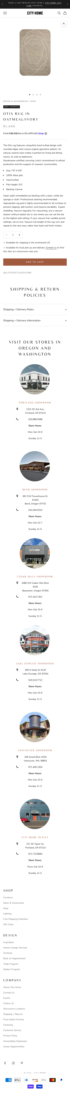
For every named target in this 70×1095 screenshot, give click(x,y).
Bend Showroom (35, 489)
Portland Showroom (35, 402)
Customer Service (12, 1030)
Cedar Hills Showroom (35, 576)
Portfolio (7, 953)
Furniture (8, 897)
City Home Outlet (35, 837)
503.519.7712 (35, 680)
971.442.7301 (35, 596)
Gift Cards (8, 924)
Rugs (33, 101)
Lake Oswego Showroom (35, 663)
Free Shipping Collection (15, 919)
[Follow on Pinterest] (21, 1063)
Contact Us (8, 992)
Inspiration (8, 942)
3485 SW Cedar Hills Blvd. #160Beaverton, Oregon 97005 (35, 586)
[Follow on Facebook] (5, 1063)
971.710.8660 (35, 853)
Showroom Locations (14, 1008)
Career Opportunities (13, 1046)
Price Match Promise (13, 1019)
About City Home (12, 987)
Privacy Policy (10, 1035)
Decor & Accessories (13, 902)
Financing (8, 1024)
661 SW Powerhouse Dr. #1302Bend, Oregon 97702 (35, 500)
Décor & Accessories (15, 101)
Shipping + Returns (13, 1014)
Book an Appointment (14, 958)
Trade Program (10, 964)
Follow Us (8, 1003)
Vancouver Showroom (35, 750)
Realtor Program (11, 969)
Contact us (51, 247)
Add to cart (35, 262)
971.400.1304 (35, 767)
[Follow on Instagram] (13, 1063)
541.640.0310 (35, 510)
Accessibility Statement (15, 1041)
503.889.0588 (35, 419)
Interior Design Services (15, 947)
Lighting (7, 913)
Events (6, 998)
